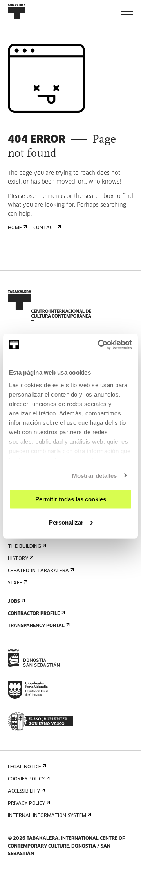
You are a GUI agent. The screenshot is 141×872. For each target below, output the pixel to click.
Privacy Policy (26, 803)
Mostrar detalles (94, 475)
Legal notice (24, 767)
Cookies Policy (26, 779)
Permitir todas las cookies (70, 499)
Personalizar (66, 522)
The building (24, 546)
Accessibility (24, 791)
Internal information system (47, 815)
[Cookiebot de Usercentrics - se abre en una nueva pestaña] (99, 345)
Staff (15, 583)
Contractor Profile (34, 613)
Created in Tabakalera (38, 571)
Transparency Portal (36, 626)
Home (15, 228)
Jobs (14, 601)
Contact (44, 228)
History (18, 558)
